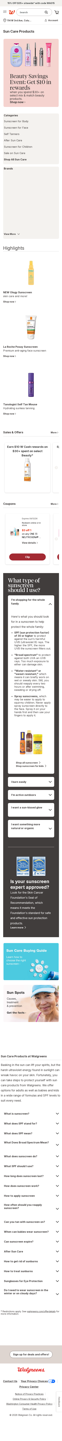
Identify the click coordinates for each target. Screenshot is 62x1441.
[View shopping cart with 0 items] (57, 12)
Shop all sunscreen (27, 762)
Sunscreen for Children (18, 146)
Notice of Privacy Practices (29, 1394)
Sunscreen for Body (16, 121)
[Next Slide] (56, 467)
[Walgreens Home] (12, 12)
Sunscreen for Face (16, 127)
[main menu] (4, 12)
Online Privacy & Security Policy (29, 1399)
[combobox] (30, 12)
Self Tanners (11, 134)
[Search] (48, 12)
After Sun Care (13, 140)
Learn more (16, 927)
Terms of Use (29, 1408)
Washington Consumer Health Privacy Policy (29, 1403)
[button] (51, 20)
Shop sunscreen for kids (30, 766)
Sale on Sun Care (14, 153)
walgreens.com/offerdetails (41, 1311)
